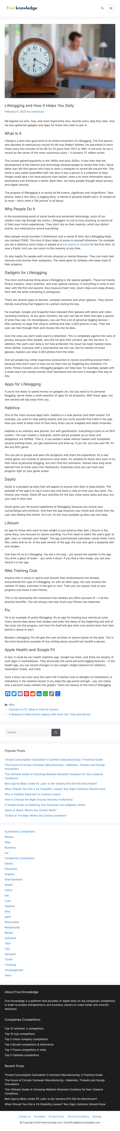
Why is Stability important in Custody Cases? (33, 794)
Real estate (12, 922)
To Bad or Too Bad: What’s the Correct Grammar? (36, 815)
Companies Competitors (20, 858)
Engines (10, 874)
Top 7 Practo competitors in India (26, 1049)
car (7, 852)
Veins (8, 975)
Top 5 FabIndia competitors (22, 1055)
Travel (8, 959)
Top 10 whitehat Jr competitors (24, 1028)
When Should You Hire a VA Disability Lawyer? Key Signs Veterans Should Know (55, 789)
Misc (12, 704)
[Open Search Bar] (102, 8)
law (7, 895)
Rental (9, 932)
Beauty (9, 836)
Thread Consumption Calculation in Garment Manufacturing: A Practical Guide (54, 759)
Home (8, 890)
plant (8, 916)
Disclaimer (40, 1116)
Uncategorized (14, 970)
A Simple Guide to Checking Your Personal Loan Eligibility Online (45, 804)
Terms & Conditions (78, 1116)
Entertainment (13, 879)
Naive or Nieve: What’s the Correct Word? (31, 810)
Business (10, 847)
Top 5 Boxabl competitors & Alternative (29, 1044)
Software (10, 938)
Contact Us (25, 1116)
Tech (8, 943)
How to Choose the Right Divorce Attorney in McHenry (39, 799)
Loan (8, 900)
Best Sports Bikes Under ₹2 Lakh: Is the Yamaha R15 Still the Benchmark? (51, 783)
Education (11, 868)
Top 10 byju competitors (20, 1033)
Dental (9, 863)
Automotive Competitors (20, 831)
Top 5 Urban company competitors (27, 1039)
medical (10, 906)
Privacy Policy (56, 1116)
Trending (10, 964)
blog (7, 842)
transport (10, 954)
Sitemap (96, 1116)
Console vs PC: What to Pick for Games (33, 709)
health (8, 884)
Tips (7, 948)
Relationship (12, 927)
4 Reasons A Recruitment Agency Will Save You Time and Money (49, 714)
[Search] (55, 732)
